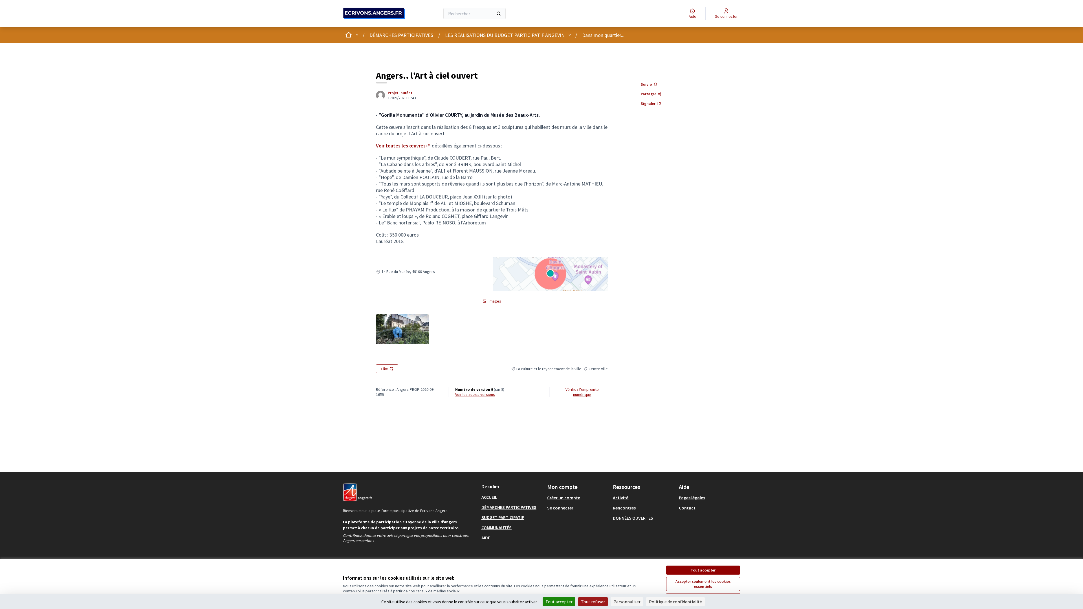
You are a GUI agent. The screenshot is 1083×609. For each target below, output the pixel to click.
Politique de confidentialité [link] (675, 601)
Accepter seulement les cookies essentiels (703, 584)
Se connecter (560, 508)
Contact (687, 508)
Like (384, 368)
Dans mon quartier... (603, 35)
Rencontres (624, 508)
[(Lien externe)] (402, 329)
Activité (620, 497)
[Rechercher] (498, 13)
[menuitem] (512, 497)
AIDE (485, 537)
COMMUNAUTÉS (496, 527)
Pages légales (692, 497)
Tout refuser (593, 601)
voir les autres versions (475, 394)
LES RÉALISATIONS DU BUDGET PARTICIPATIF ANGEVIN (505, 35)
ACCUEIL (489, 497)
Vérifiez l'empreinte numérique (582, 392)
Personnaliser (626, 601)
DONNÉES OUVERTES (633, 518)
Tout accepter (703, 570)
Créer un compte (563, 497)
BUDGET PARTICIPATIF (502, 517)
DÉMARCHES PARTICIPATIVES (401, 35)
